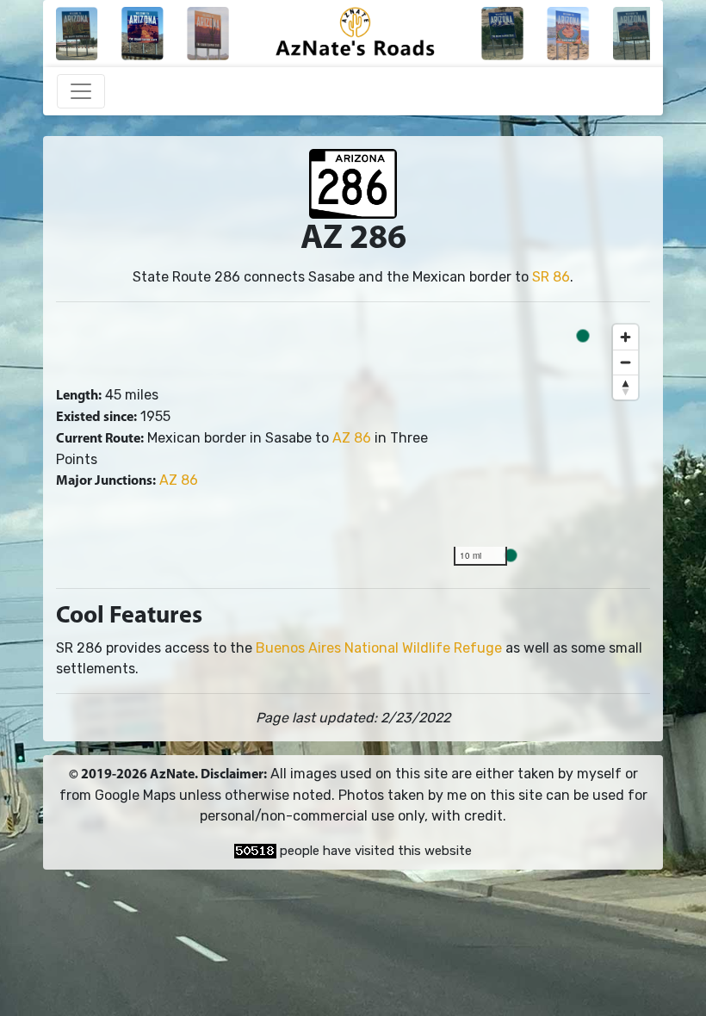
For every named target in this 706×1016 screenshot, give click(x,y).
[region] (546, 445)
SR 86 (551, 277)
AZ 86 (351, 438)
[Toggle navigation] (81, 91)
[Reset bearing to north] (625, 387)
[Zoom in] (625, 337)
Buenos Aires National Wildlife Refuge (379, 648)
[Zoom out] (625, 362)
